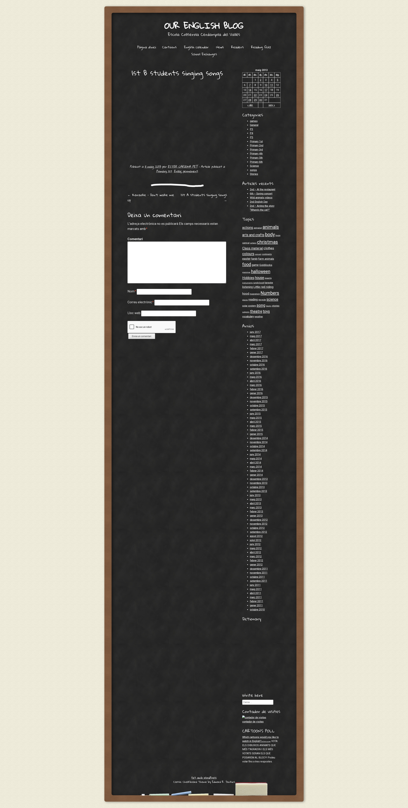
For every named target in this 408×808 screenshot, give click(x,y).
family (254, 258)
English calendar (196, 47)
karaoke (269, 282)
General (254, 125)
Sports (268, 306)
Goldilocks (265, 265)
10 (265, 85)
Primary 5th (256, 157)
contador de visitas (253, 721)
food (246, 264)
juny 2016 (255, 372)
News (220, 47)
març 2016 (256, 385)
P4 (251, 133)
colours (248, 254)
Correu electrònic (140, 302)
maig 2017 (256, 336)
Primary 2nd (256, 145)
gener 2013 (256, 515)
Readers (237, 47)
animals (270, 227)
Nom (131, 291)
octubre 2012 (257, 527)
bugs (278, 235)
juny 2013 (255, 495)
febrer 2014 (256, 470)
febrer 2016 (256, 389)
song (261, 305)
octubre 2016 (257, 364)
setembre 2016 (258, 368)
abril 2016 (255, 380)
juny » (272, 105)
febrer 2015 (256, 429)
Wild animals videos (261, 197)
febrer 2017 (256, 348)
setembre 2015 (258, 409)
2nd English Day (259, 201)
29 (255, 100)
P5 (251, 137)
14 (249, 90)
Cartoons (169, 47)
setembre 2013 (258, 491)
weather (259, 316)
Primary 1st (164, 171)
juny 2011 (255, 585)
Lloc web (133, 313)
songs (253, 170)
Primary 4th (256, 153)
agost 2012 (256, 536)
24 (265, 95)
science (272, 299)
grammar (246, 272)
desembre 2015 (259, 397)
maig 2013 (256, 499)
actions (247, 227)
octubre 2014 (257, 446)
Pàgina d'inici (146, 47)
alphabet (258, 228)
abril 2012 (255, 552)
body (270, 234)
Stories (254, 174)
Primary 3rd (256, 149)
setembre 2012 (258, 531)
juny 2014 (255, 454)
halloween (260, 271)
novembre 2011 (258, 572)
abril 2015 (255, 421)
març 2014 (256, 466)
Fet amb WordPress (204, 777)
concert (258, 254)
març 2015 (256, 425)
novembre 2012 (258, 523)
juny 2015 (255, 413)
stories (275, 305)
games (254, 121)
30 (260, 100)
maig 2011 (256, 589)
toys (266, 311)
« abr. (250, 105)
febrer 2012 (256, 560)
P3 (251, 129)
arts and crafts (253, 235)
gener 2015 (256, 434)
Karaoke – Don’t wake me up (150, 197)
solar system (249, 305)
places (245, 300)
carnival (245, 243)
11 (271, 85)
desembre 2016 (259, 356)
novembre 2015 (258, 401)
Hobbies (248, 278)
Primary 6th (256, 161)
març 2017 (256, 344)
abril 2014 (255, 462)
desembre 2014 (259, 438)
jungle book (258, 283)
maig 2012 (256, 548)
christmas (267, 242)
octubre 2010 (257, 609)
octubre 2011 (257, 576)
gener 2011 (256, 605)
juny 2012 (255, 544)
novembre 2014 (258, 442)
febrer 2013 (256, 511)
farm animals (266, 258)
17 (265, 90)
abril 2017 (255, 340)
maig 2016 (256, 376)
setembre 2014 (258, 450)
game (255, 265)
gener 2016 (256, 393)
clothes (269, 248)
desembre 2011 (259, 568)
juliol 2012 (255, 540)
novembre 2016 (258, 360)
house (259, 278)
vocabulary (248, 316)
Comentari (134, 239)
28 (249, 100)
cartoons (253, 243)
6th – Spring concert (261, 193)
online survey (266, 741)
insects (268, 278)
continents (267, 254)
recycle (262, 299)
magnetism (255, 294)
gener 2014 (256, 474)
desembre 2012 (259, 519)
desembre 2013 (259, 479)
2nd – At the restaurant (262, 189)
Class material (252, 248)
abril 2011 (255, 593)
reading (253, 299)
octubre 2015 (257, 405)
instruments (247, 283)
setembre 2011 (258, 580)
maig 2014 (256, 458)
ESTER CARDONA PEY (182, 166)
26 (277, 95)
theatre (256, 311)
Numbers (270, 293)
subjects (245, 312)
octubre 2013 (257, 487)
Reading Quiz (261, 47)
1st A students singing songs (204, 197)
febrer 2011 (256, 601)
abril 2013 (255, 503)
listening (247, 287)
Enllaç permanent (186, 171)
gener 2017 (256, 352)
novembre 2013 (258, 483)
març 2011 (256, 597)
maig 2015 (256, 417)
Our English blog (204, 25)
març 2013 (256, 507)
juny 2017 (255, 332)
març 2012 (256, 556)
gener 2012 (256, 564)
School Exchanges (204, 54)
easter (246, 258)
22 (255, 95)
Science (254, 165)
